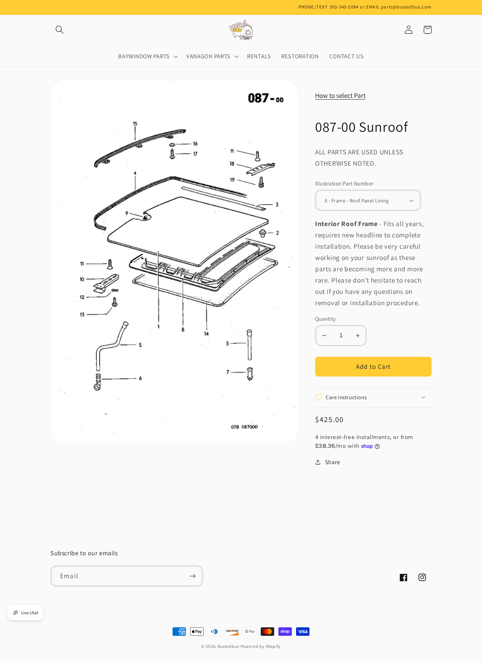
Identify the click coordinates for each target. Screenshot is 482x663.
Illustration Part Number (344, 183)
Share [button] (332, 462)
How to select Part (340, 95)
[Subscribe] (192, 576)
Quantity (325, 318)
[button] (59, 29)
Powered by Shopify (261, 646)
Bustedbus (228, 646)
